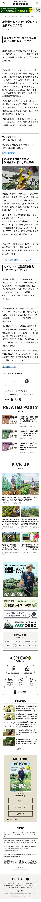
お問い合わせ (31, 885)
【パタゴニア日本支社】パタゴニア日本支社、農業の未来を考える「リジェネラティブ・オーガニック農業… (20, 834)
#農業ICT (10, 645)
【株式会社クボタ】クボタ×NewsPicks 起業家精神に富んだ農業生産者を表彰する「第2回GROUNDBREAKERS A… (20, 848)
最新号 (20, 801)
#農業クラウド (29, 641)
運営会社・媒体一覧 (26, 887)
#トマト (31, 645)
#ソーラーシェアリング (14, 641)
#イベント (9, 391)
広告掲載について (21, 885)
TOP (4, 16)
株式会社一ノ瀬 (9, 367)
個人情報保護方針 (14, 887)
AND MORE (20, 749)
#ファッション (26, 394)
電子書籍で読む (20, 807)
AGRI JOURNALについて (12, 883)
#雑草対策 (21, 391)
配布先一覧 (20, 814)
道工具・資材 (13, 16)
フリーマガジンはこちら (28, 883)
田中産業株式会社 (9, 153)
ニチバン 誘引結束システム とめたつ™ (18, 260)
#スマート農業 (11, 394)
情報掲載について (9, 885)
